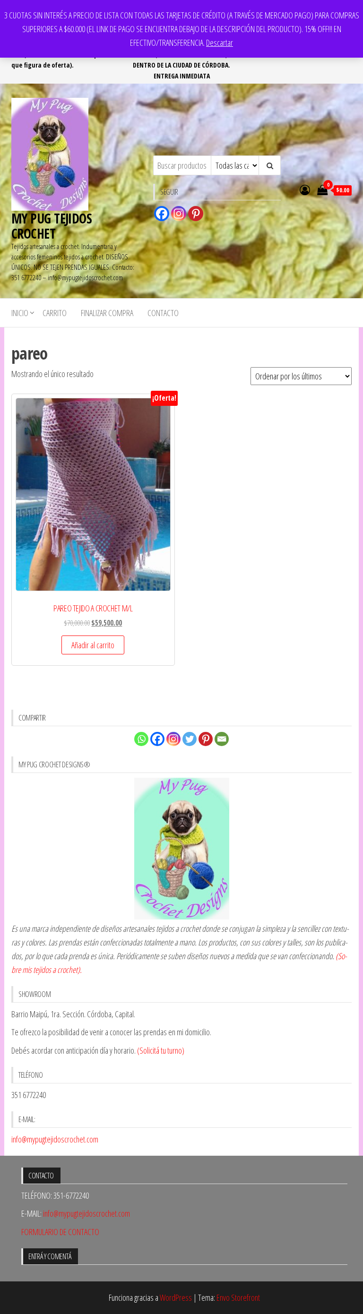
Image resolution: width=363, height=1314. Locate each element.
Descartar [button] (219, 42)
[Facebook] (161, 213)
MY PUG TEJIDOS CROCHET (51, 225)
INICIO (19, 312)
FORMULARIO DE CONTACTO (60, 1231)
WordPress (176, 1297)
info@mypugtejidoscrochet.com (54, 1139)
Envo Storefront (238, 1297)
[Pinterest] (195, 213)
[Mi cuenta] (305, 189)
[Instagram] (178, 213)
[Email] (222, 739)
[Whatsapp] (141, 739)
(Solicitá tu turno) (160, 1050)
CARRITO (55, 312)
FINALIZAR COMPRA (107, 312)
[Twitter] (189, 739)
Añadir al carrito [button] (92, 645)
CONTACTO (163, 312)
